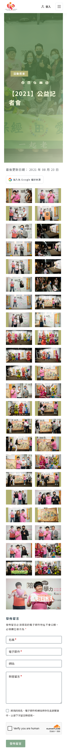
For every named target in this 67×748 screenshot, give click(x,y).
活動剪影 (19, 73)
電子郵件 (15, 652)
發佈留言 (16, 743)
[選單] (59, 6)
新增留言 (15, 676)
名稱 (12, 640)
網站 (11, 663)
